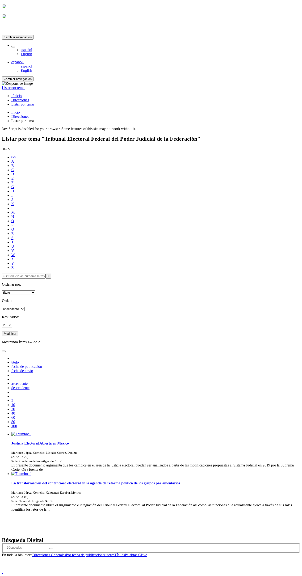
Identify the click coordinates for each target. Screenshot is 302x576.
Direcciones (20, 116)
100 (14, 426)
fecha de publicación (26, 366)
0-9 (13, 157)
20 (13, 409)
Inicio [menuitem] (16, 96)
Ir (48, 276)
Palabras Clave (136, 555)
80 (13, 422)
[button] (13, 46)
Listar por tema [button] (13, 88)
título (15, 362)
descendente (20, 388)
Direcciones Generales (49, 555)
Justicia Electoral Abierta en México (40, 443)
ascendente (19, 383)
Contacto (140, 526)
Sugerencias (159, 526)
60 (13, 417)
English (26, 54)
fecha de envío (22, 371)
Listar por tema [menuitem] (22, 104)
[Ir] (51, 548)
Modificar (10, 333)
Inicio (15, 112)
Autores (108, 555)
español (26, 50)
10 (13, 405)
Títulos (119, 555)
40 (13, 413)
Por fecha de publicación (84, 555)
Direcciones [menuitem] (20, 100)
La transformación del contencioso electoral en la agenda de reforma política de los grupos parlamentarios (95, 483)
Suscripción (11, 28)
